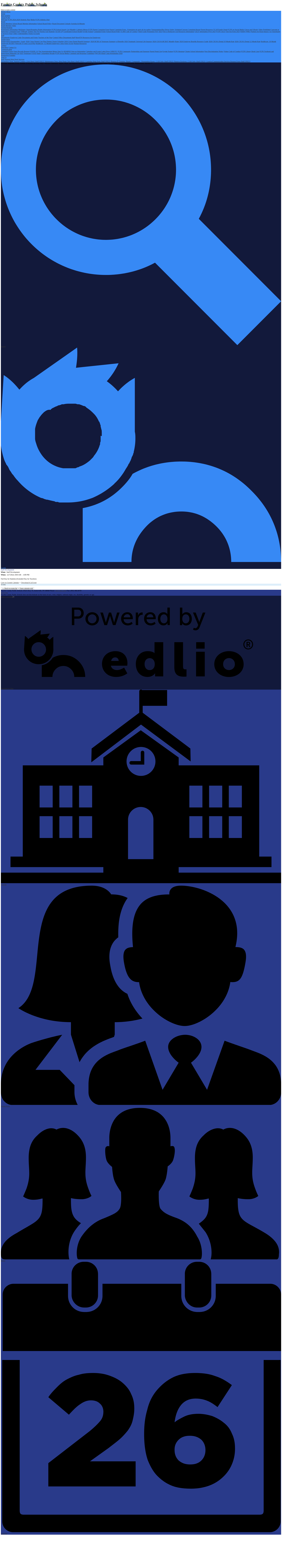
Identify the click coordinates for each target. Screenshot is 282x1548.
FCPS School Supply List (61, 30)
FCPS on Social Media (236, 30)
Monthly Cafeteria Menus (79, 30)
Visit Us (3, 57)
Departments (5, 38)
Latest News (105, 51)
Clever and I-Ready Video (253, 30)
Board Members (6, 24)
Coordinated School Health (72, 32)
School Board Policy (44, 24)
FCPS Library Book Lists (250, 51)
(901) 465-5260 (60, 591)
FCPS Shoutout (178, 51)
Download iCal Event (28, 583)
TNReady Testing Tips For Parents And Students (38, 32)
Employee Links (16, 38)
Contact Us (12, 47)
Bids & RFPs (5, 16)
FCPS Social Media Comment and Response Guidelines (74, 53)
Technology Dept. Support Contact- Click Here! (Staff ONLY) (23, 61)
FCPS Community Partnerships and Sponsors (133, 51)
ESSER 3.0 (34, 51)
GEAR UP (59, 32)
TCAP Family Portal (220, 30)
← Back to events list (9, 588)
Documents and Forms (30, 38)
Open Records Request (21, 51)
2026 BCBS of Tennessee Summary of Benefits (107, 41)
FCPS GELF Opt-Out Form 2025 (228, 32)
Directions (4, 47)
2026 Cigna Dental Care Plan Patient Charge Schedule (45, 41)
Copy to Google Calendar (10, 583)
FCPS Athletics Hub (42, 20)
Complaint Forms (100, 32)
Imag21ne (4, 593)
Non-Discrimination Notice (213, 51)
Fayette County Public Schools (24, 4)
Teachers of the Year (45, 38)
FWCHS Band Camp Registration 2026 (108, 53)
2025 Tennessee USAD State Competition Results (37, 53)
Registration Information (9, 30)
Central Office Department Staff (64, 38)
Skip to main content (8, 10)
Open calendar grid (26, 588)
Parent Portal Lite (156, 51)
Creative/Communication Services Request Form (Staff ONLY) (228, 61)
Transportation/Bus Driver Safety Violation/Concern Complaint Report (175, 30)
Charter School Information (194, 51)
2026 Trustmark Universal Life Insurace (138, 41)
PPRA (248, 32)
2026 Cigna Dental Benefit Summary (77, 41)
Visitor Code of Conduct (232, 51)
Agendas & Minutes (78, 24)
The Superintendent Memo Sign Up (50, 51)
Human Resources (80, 43)
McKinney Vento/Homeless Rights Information (34, 30)
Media (33, 20)
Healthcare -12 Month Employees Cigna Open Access (54, 43)
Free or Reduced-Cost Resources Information (178, 32)
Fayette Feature (88, 32)
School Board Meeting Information (25, 24)
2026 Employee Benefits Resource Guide (193, 41)
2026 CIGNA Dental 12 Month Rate (247, 41)
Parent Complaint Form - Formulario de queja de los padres (130, 30)
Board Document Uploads (61, 24)
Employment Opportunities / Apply (13, 41)
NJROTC (113, 51)
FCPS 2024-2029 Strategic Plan (19, 20)
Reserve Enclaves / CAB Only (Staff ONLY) (190, 61)
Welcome (4, 20)
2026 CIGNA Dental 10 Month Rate (221, 41)
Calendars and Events (93, 51)
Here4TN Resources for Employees (87, 38)
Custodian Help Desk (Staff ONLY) (97, 61)
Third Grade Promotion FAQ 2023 (150, 32)
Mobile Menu (5, 12)
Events (3, 585)
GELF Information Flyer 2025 (205, 32)
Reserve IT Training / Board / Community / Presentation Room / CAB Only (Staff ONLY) (142, 61)
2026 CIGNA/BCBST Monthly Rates (165, 41)
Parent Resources (207, 30)
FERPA (243, 32)
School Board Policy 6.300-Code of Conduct (122, 32)
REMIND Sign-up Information (74, 51)
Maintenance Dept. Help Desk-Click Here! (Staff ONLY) (65, 61)
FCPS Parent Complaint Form (98, 30)
